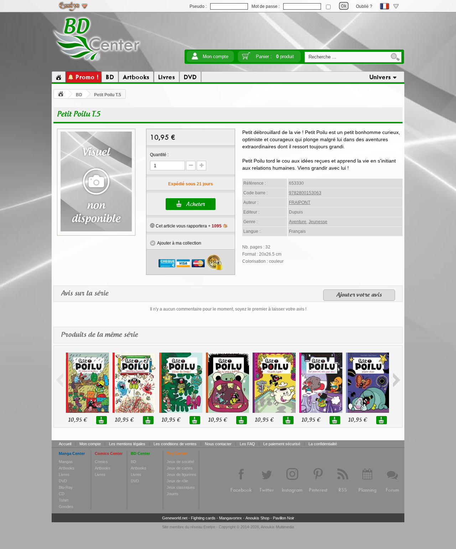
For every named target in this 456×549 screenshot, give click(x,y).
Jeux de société (180, 462)
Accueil (65, 444)
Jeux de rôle (177, 481)
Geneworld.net (174, 518)
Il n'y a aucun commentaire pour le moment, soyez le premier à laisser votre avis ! (228, 309)
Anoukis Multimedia (277, 527)
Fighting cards (203, 518)
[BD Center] (97, 61)
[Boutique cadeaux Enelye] (152, 225)
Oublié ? (364, 6)
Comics (101, 462)
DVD (63, 481)
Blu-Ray (66, 487)
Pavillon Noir (283, 518)
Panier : (275, 56)
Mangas (66, 462)
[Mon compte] (195, 58)
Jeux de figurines (181, 474)
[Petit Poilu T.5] (96, 230)
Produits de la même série (99, 335)
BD (79, 94)
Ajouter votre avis (359, 295)
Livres (64, 474)
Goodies (66, 506)
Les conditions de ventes (175, 444)
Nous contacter (218, 444)
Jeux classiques (181, 487)
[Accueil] (58, 77)
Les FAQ (247, 444)
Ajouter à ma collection (178, 243)
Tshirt (63, 500)
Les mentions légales (127, 444)
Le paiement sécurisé (281, 444)
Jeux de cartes (180, 468)
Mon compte (215, 56)
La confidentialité (323, 444)
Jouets (172, 494)
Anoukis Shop (257, 518)
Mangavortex (230, 518)
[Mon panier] (246, 58)
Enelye (209, 527)
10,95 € (77, 420)
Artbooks (66, 468)
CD (61, 494)
